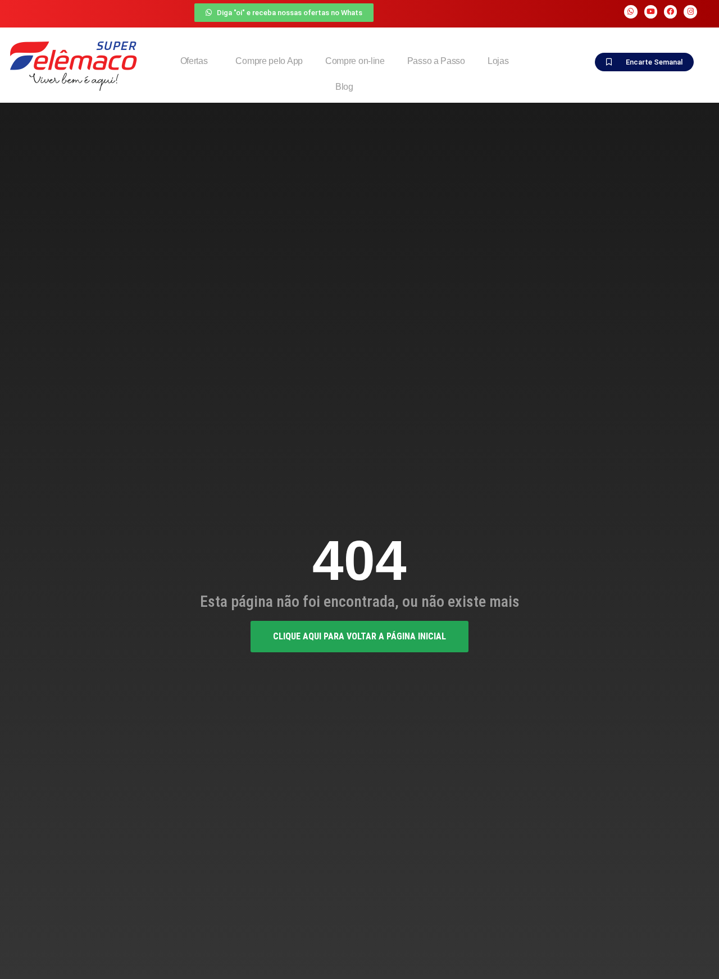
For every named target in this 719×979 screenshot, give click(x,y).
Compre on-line (355, 61)
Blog (344, 87)
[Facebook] (670, 11)
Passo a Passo (436, 61)
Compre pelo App (269, 61)
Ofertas (194, 61)
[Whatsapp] (630, 11)
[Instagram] (690, 11)
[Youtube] (650, 11)
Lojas (498, 61)
